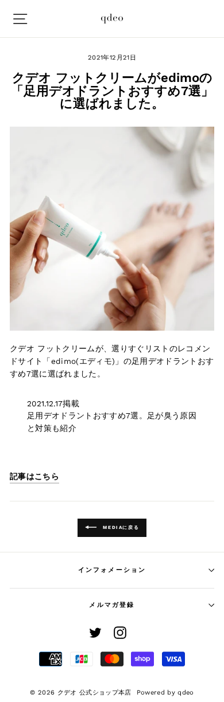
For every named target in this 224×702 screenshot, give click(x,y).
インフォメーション (112, 570)
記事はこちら (34, 476)
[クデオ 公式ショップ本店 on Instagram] (120, 632)
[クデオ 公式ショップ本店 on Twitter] (95, 632)
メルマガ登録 (111, 605)
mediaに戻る (120, 527)
